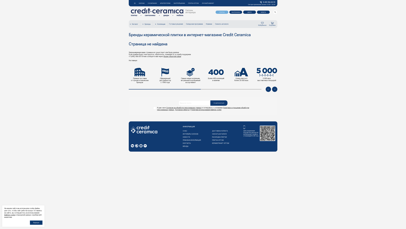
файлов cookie (9, 215)
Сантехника (235, 12)
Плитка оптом (193, 3)
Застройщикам (179, 3)
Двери (249, 12)
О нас (185, 131)
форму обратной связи (172, 56)
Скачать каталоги (221, 24)
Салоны (142, 3)
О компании (152, 3)
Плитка (222, 12)
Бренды (148, 24)
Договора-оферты (182, 110)
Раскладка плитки (219, 137)
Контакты (187, 143)
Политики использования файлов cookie (206, 110)
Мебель (263, 12)
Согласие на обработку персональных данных (183, 108)
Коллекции (161, 24)
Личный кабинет (208, 3)
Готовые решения (176, 24)
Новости (186, 137)
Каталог (135, 24)
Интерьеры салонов (190, 134)
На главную (133, 60)
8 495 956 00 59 (269, 2)
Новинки (209, 24)
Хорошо (36, 223)
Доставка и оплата (220, 131)
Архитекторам (165, 3)
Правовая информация (192, 140)
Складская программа (194, 24)
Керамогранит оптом (220, 143)
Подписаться (219, 103)
